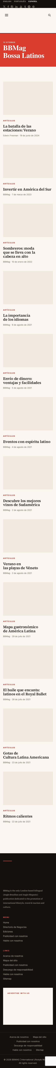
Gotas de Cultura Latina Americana (26, 755)
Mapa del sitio (10, 960)
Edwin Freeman (10, 135)
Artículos (9, 121)
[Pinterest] (33, 6)
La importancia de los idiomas (16, 317)
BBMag (6, 194)
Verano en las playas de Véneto (21, 565)
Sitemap (7, 978)
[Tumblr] (25, 6)
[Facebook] (8, 6)
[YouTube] (21, 6)
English (7, 1)
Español (32, 1)
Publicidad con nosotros (15, 936)
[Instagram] (12, 6)
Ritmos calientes (18, 816)
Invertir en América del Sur (27, 189)
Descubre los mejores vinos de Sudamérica (22, 502)
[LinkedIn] (16, 6)
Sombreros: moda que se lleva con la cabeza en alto (19, 252)
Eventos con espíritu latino (27, 441)
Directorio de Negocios (14, 927)
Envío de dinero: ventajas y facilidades (22, 380)
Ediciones (8, 931)
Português (20, 1)
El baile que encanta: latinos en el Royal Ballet (25, 692)
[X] (4, 6)
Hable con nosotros (13, 940)
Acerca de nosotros (13, 956)
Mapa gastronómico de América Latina (20, 628)
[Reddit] (29, 6)
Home (6, 922)
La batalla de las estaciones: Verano (20, 128)
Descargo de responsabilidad (18, 969)
